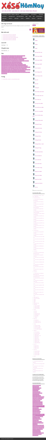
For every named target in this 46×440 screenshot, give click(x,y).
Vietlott (10, 18)
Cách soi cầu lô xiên (15, 58)
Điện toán (16, 18)
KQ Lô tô (33, 18)
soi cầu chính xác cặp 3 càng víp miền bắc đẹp (10, 37)
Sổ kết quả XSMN (38, 60)
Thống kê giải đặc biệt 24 (5, 72)
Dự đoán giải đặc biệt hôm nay (6, 62)
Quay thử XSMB (38, 171)
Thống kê (27, 18)
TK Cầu (22, 18)
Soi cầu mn (41, 14)
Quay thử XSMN (38, 175)
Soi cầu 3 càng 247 (27, 67)
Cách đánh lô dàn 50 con (22, 58)
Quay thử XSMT (38, 179)
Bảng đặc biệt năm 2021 (36, 391)
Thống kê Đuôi (38, 140)
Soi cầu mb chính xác (24, 14)
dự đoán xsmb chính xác (22, 64)
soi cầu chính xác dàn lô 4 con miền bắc (9, 34)
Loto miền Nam (38, 163)
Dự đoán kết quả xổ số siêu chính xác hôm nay (9, 63)
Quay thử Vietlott (38, 183)
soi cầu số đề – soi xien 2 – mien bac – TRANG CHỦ (10, 14)
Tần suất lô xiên (4, 73)
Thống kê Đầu (38, 136)
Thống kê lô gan (38, 124)
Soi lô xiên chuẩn (39, 429)
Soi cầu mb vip (33, 14)
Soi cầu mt (4, 16)
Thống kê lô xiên (38, 128)
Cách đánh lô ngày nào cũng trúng (7, 59)
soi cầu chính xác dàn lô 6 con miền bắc (9, 39)
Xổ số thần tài (38, 99)
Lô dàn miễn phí (17, 67)
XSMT (34, 16)
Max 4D (36, 83)
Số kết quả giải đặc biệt (36, 430)
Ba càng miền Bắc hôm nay (21, 55)
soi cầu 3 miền (24, 68)
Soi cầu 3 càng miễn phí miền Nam (16, 68)
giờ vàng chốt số (4, 67)
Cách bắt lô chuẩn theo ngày (6, 58)
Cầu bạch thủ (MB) (39, 103)
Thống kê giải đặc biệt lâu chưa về (15, 72)
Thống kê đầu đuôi (39, 120)
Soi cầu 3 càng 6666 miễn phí (6, 68)
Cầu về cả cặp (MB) (39, 111)
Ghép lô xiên (35, 416)
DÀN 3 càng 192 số (21, 59)
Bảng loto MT (36, 345)
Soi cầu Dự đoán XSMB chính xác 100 (18, 69)
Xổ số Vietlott (36, 315)
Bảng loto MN (36, 346)
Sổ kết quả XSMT (38, 64)
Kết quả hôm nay (39, 16)
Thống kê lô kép (38, 132)
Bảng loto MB (36, 348)
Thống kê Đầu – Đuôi (39, 144)
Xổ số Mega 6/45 (38, 72)
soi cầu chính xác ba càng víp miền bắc (9, 35)
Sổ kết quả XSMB (38, 56)
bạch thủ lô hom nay (36, 389)
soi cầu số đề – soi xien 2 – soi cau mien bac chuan (19, 11)
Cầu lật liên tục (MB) (39, 107)
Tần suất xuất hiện (39, 151)
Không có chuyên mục (11, 67)
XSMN (30, 16)
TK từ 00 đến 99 (38, 155)
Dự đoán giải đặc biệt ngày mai (16, 62)
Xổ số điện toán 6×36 (37, 322)
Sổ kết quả (4, 18)
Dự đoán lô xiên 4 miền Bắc (6, 64)
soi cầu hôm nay (27, 69)
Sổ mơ (3, 20)
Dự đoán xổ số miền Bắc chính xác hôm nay (38, 415)
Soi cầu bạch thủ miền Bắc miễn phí (7, 69)
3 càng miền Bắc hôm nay (5, 55)
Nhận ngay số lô (12, 16)
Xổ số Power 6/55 (38, 76)
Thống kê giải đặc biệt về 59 (25, 72)
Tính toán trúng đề (20, 16)
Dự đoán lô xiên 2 (19, 63)
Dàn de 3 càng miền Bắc (36, 400)
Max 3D (36, 79)
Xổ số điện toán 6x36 (39, 91)
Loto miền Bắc (38, 159)
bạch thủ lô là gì (35, 390)
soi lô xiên (34, 429)
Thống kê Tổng (38, 147)
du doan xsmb (15, 59)
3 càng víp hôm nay (13, 55)
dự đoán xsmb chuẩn (14, 64)
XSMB (26, 16)
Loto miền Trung (38, 167)
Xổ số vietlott (38, 68)
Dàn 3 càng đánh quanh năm (37, 399)
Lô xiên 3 (22, 67)
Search (34, 25)
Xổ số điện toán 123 (39, 95)
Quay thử (39, 18)
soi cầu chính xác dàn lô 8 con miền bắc (9, 38)
